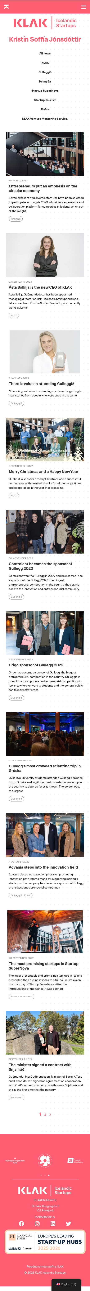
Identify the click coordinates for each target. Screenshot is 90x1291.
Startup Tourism (45, 100)
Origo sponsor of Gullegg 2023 (36, 665)
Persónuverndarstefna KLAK (45, 1266)
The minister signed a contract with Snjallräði (40, 1067)
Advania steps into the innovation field (43, 867)
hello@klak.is (45, 1217)
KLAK (45, 63)
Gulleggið (45, 72)
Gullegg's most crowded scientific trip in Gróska (45, 768)
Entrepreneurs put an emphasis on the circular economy (43, 188)
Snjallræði (16, 1097)
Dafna (45, 109)
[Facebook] (21, 1223)
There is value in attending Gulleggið (42, 383)
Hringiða (45, 81)
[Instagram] (37, 1223)
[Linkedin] (52, 1223)
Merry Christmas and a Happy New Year (43, 471)
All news (45, 53)
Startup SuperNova (45, 90)
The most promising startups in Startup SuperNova (43, 966)
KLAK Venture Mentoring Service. (45, 119)
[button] (41, 1175)
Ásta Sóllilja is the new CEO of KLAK (40, 287)
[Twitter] (68, 1223)
